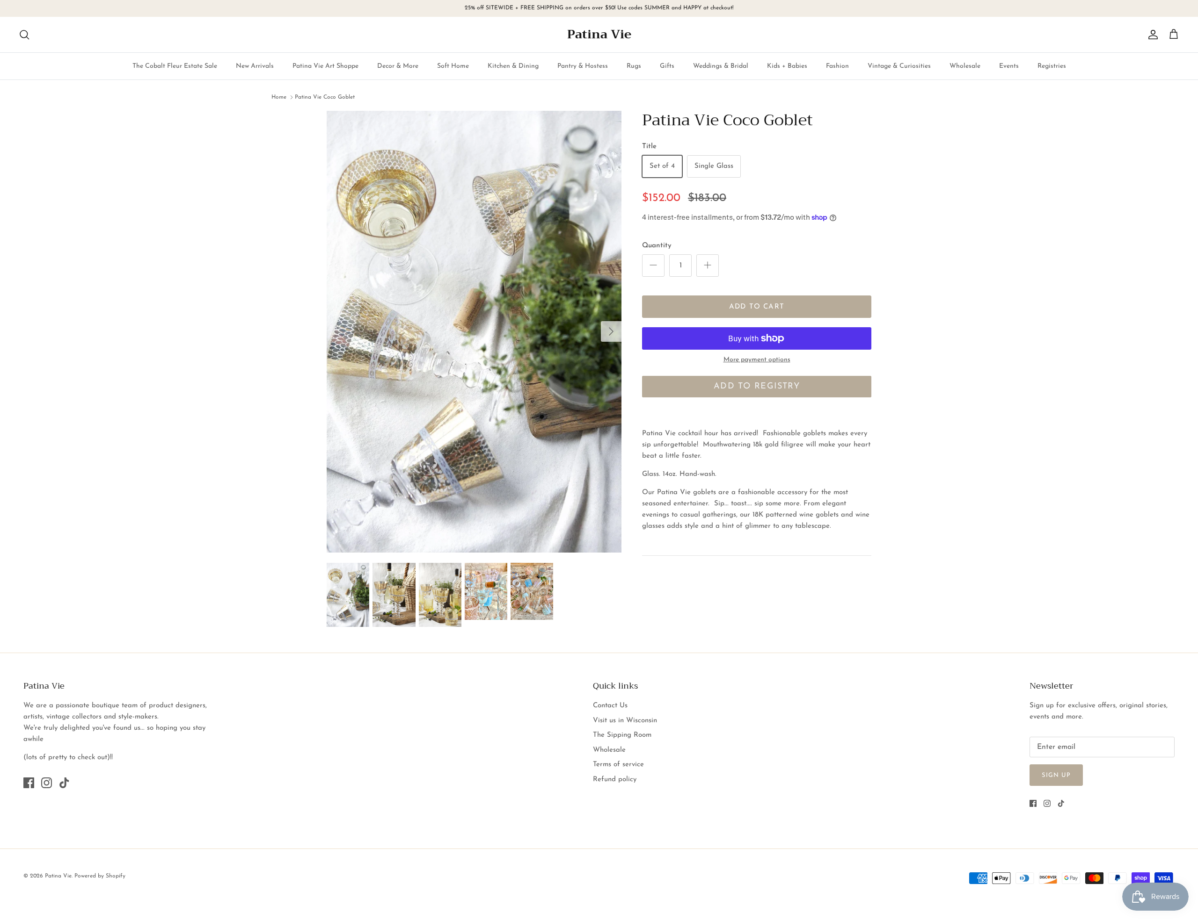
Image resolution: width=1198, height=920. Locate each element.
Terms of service (618, 764)
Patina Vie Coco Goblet (325, 97)
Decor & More (397, 66)
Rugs (634, 66)
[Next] (611, 331)
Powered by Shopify (99, 876)
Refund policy (614, 779)
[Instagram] (46, 782)
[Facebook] (28, 782)
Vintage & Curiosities (899, 66)
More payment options (756, 359)
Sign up (1056, 775)
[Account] (1151, 34)
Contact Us (610, 705)
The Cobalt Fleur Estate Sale (174, 66)
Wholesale (965, 66)
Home (278, 97)
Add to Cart (756, 306)
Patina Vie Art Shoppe (325, 66)
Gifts (667, 66)
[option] (474, 332)
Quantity (657, 245)
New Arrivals (255, 66)
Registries (1051, 66)
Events (1009, 66)
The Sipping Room (622, 735)
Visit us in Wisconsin (625, 720)
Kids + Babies (787, 66)
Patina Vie (58, 876)
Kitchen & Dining (513, 66)
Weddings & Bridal (720, 66)
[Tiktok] (64, 782)
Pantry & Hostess (582, 66)
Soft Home (453, 66)
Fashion (837, 66)
